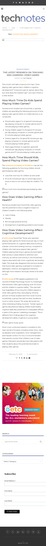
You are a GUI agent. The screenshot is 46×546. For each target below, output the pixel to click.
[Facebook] (13, 2)
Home (4, 28)
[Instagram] (26, 2)
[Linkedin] (23, 2)
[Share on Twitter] (22, 358)
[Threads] (32, 2)
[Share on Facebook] (19, 358)
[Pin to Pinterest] (24, 358)
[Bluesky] (19, 2)
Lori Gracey (27, 78)
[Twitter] (16, 2)
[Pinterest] (29, 2)
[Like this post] (16, 358)
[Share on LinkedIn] (26, 358)
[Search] (44, 9)
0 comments (32, 354)
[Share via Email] (29, 358)
